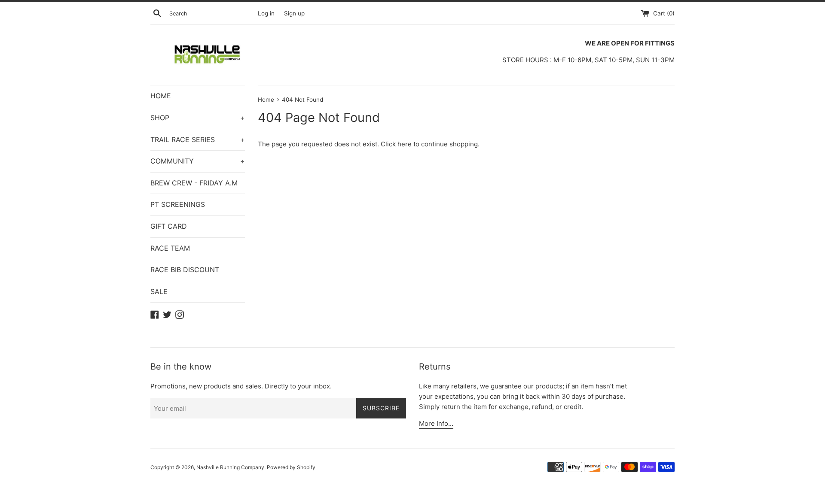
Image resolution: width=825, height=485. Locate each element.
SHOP (197, 117)
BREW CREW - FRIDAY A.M (194, 183)
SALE (159, 291)
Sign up (294, 13)
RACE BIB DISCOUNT (184, 269)
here (404, 144)
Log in (266, 13)
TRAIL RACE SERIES (197, 139)
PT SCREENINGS (177, 204)
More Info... (436, 423)
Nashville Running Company (230, 467)
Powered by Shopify (291, 467)
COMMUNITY (197, 161)
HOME (160, 95)
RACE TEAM (170, 248)
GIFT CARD (168, 226)
